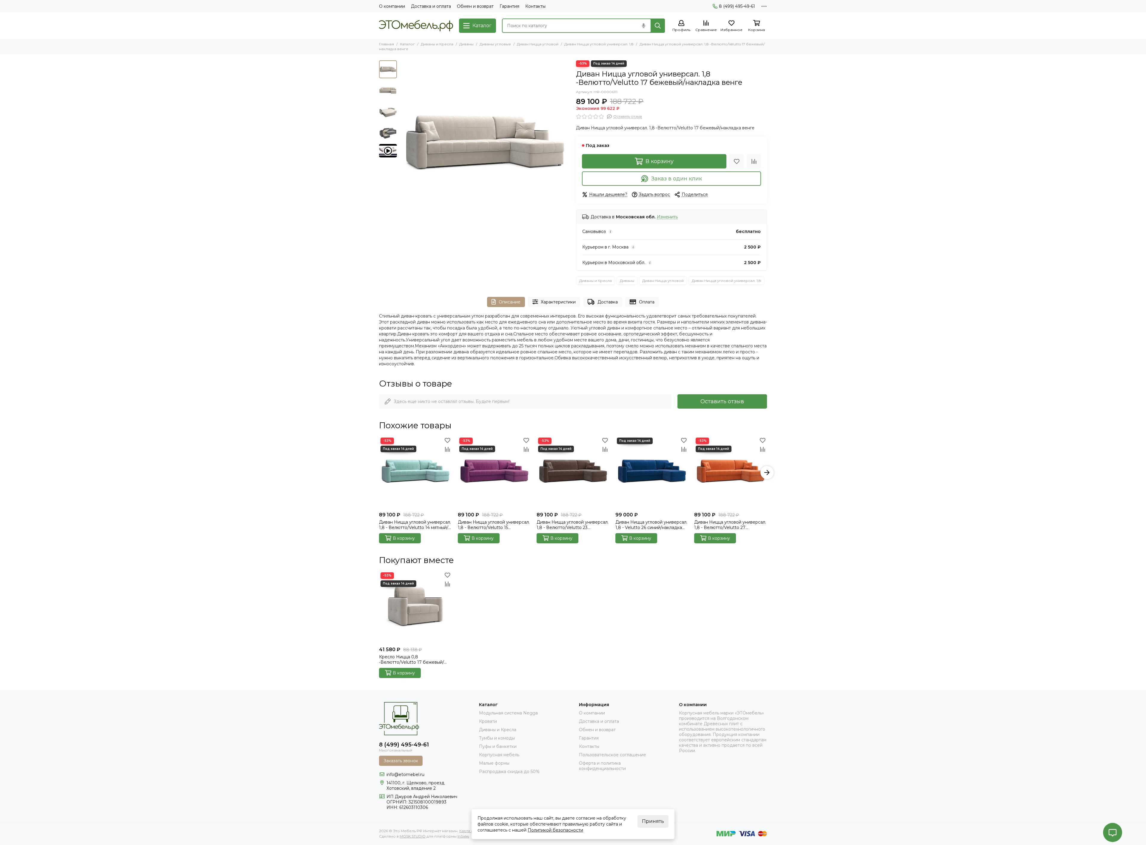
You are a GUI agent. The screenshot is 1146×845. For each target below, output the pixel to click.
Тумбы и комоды (497, 738)
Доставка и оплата (431, 6)
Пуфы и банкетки (498, 746)
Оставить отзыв (722, 401)
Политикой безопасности (555, 830)
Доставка (607, 302)
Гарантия (509, 6)
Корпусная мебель (499, 754)
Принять (653, 821)
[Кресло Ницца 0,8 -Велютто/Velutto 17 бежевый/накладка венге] (415, 607)
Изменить (667, 217)
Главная (386, 44)
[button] (402, 145)
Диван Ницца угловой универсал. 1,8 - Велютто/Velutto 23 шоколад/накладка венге (573, 524)
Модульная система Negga (508, 713)
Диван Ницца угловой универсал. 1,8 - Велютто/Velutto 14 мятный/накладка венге (415, 524)
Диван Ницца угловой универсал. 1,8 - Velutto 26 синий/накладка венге (651, 524)
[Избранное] (736, 161)
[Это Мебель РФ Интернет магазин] (416, 25)
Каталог (407, 44)
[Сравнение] (754, 161)
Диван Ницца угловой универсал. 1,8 (599, 44)
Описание (509, 302)
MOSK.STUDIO (413, 836)
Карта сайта (470, 831)
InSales (463, 836)
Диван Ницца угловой (537, 44)
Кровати (488, 721)
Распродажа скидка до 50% (509, 771)
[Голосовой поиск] (643, 26)
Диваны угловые (495, 44)
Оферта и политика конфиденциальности (602, 765)
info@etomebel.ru (405, 774)
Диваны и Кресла (437, 44)
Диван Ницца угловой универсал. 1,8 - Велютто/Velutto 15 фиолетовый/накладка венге (494, 524)
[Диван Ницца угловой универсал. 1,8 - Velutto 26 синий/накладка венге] (651, 472)
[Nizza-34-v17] (485, 145)
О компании (392, 6)
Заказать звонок (400, 760)
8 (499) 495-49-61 (737, 6)
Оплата (646, 302)
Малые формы (494, 763)
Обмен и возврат (475, 6)
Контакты (535, 6)
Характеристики (558, 302)
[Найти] (658, 26)
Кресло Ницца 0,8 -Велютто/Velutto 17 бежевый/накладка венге (411, 659)
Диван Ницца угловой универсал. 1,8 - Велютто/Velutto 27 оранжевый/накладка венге (730, 524)
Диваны (466, 44)
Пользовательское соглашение (612, 754)
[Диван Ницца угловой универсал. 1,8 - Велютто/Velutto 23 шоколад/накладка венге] (573, 472)
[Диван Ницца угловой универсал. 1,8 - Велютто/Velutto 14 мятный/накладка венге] (415, 472)
